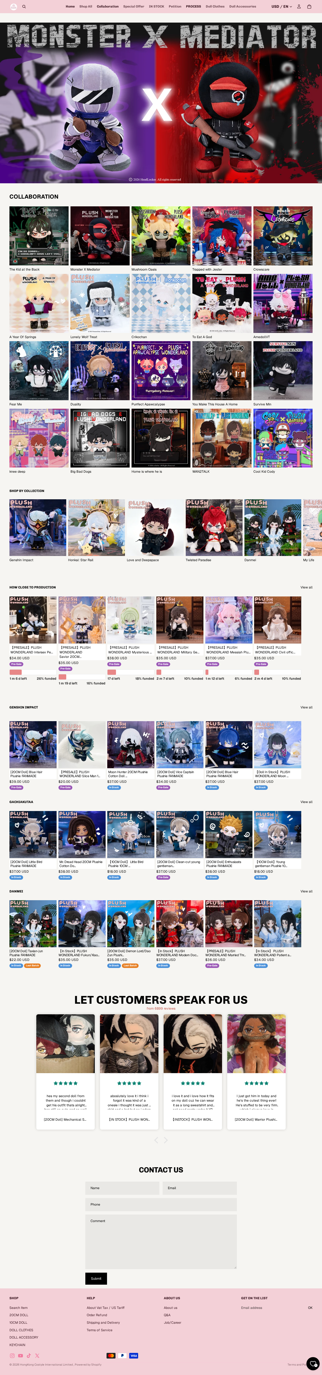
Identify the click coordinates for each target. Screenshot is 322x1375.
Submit (96, 1278)
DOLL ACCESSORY (23, 1337)
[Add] (98, 761)
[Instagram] (12, 1356)
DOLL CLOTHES (21, 1330)
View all (307, 587)
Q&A (167, 1315)
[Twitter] (37, 1356)
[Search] (24, 6)
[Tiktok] (29, 1356)
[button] (157, 1140)
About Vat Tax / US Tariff (106, 1308)
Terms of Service (99, 1330)
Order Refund (97, 1315)
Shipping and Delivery (103, 1322)
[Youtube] (20, 1356)
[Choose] (49, 636)
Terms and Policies (300, 1365)
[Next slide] (307, 531)
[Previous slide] (171, 924)
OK (310, 1308)
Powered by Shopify (88, 1365)
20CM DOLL (18, 1315)
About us (170, 1308)
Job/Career (172, 1322)
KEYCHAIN (17, 1345)
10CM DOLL (18, 1322)
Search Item (18, 1308)
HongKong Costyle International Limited (47, 1365)
